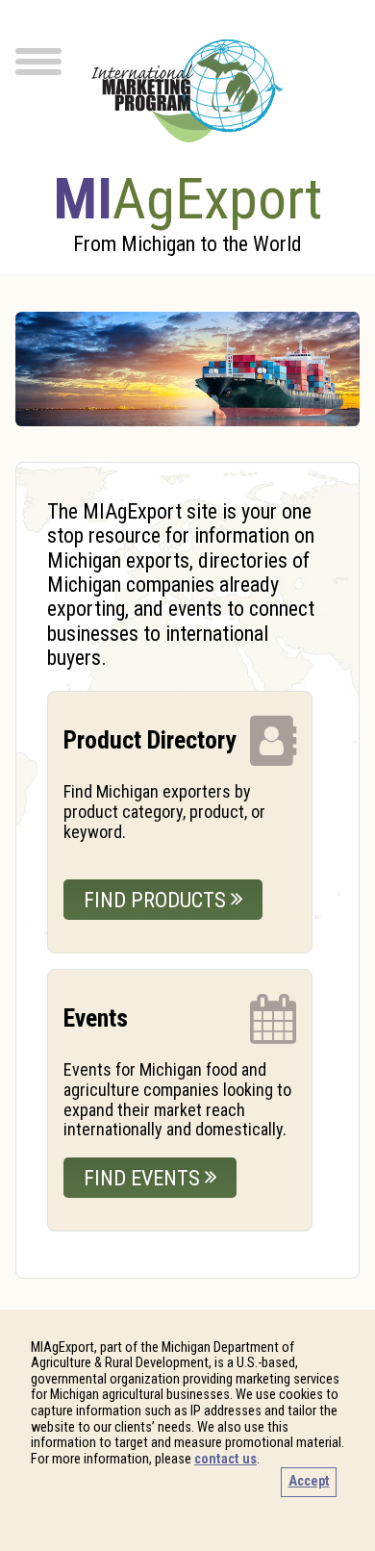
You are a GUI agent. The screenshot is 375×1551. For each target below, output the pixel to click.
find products (157, 900)
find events (144, 1178)
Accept (309, 1481)
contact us (225, 1459)
